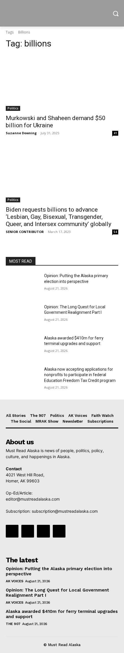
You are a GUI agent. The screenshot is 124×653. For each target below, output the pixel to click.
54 (115, 232)
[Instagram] (27, 531)
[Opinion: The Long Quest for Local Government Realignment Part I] (23, 316)
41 (115, 133)
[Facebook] (12, 531)
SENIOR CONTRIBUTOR (25, 232)
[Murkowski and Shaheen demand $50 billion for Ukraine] (62, 83)
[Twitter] (43, 531)
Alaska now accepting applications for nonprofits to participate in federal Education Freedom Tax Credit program (80, 375)
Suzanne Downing (21, 133)
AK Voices (14, 581)
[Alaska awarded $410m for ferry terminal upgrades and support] (23, 347)
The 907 (13, 624)
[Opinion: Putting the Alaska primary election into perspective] (23, 285)
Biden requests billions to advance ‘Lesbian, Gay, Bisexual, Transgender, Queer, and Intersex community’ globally (58, 216)
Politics (12, 108)
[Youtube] (59, 531)
